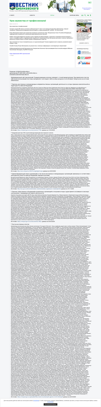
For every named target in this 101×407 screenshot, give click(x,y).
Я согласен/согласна (50, 404)
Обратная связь (74, 15)
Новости (32, 15)
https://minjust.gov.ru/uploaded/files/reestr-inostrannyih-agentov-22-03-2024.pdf (40, 397)
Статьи (52, 15)
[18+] (24, 7)
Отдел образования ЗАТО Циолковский (20, 53)
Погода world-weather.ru (86, 8)
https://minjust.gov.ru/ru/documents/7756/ (29, 130)
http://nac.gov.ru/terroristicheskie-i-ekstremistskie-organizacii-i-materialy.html (39, 189)
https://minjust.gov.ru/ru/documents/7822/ (29, 221)
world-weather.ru (87, 9)
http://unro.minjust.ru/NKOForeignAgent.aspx (30, 171)
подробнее (36, 400)
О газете (12, 15)
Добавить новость (84, 43)
